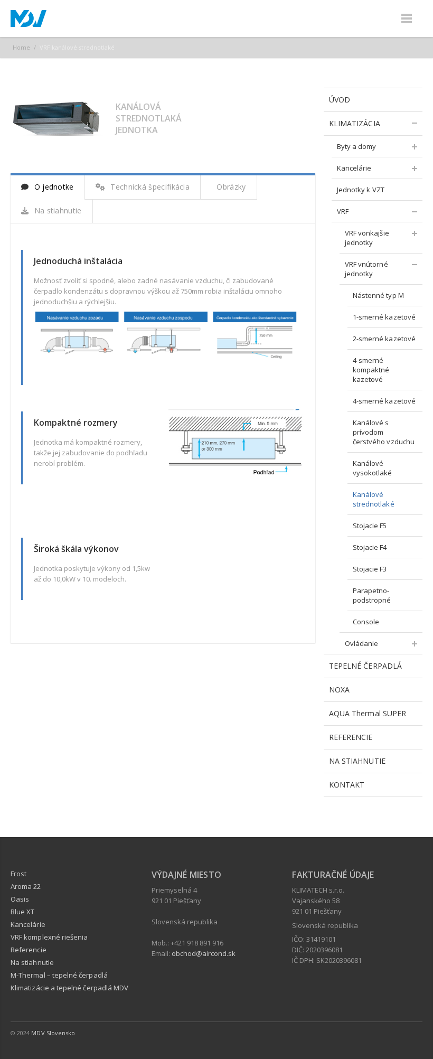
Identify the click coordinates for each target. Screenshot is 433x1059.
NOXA (339, 690)
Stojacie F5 (370, 525)
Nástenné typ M (378, 295)
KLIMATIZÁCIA (354, 123)
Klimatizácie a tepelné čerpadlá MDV (69, 987)
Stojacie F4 (370, 547)
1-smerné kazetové (384, 317)
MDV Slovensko (53, 1033)
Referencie (28, 949)
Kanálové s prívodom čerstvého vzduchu (384, 432)
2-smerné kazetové (384, 338)
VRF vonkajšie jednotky (367, 237)
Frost (18, 873)
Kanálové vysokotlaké (372, 467)
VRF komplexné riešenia (49, 937)
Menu (406, 18)
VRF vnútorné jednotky (366, 268)
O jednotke (52, 187)
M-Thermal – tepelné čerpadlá (59, 975)
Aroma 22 (26, 886)
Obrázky (230, 187)
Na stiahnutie (56, 210)
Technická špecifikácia (149, 187)
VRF (343, 211)
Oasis (20, 899)
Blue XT (22, 911)
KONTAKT (347, 785)
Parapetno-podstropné (372, 595)
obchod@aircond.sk (204, 953)
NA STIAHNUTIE (357, 761)
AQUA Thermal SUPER (367, 713)
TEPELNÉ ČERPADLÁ (365, 666)
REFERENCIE (351, 737)
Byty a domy (356, 146)
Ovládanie (362, 643)
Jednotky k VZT (360, 189)
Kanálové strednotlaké (373, 499)
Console (366, 621)
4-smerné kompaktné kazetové (371, 369)
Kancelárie (354, 168)
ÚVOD (339, 100)
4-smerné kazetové (384, 401)
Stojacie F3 (370, 569)
